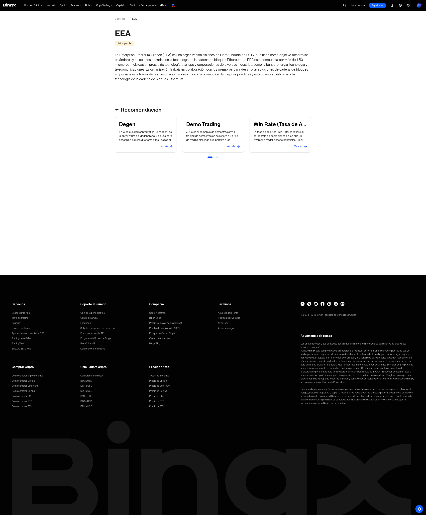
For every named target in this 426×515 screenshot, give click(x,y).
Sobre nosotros (157, 313)
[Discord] (316, 304)
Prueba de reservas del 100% (164, 328)
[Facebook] (322, 304)
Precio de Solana (158, 391)
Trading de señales (21, 338)
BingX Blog (154, 343)
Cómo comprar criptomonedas (27, 375)
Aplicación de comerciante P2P (28, 333)
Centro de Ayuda (89, 318)
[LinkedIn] (336, 304)
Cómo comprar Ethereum (25, 385)
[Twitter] (303, 304)
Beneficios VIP (88, 343)
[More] (349, 304)
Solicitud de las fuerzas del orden (97, 328)
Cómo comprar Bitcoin (23, 380)
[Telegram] (309, 304)
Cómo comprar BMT (22, 396)
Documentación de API (92, 333)
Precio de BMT (157, 396)
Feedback (85, 323)
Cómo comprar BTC (22, 401)
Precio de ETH (156, 406)
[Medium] (342, 304)
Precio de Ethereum (159, 385)
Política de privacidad (229, 318)
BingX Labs (155, 318)
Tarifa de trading (20, 318)
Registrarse (377, 5)
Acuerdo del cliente (228, 313)
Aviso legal (223, 323)
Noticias (16, 323)
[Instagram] (329, 304)
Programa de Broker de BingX (95, 338)
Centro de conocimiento (92, 348)
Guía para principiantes (92, 313)
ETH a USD (86, 385)
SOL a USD (86, 391)
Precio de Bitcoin (158, 380)
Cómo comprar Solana (23, 391)
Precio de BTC (156, 401)
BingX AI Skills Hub (21, 348)
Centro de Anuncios (159, 338)
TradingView (18, 343)
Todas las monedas (159, 375)
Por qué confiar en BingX (162, 333)
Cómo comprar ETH (22, 406)
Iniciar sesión (358, 5)
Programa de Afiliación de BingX (165, 323)
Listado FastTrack (21, 328)
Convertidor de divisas (92, 375)
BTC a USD (86, 380)
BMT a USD (86, 396)
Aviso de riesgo (226, 328)
